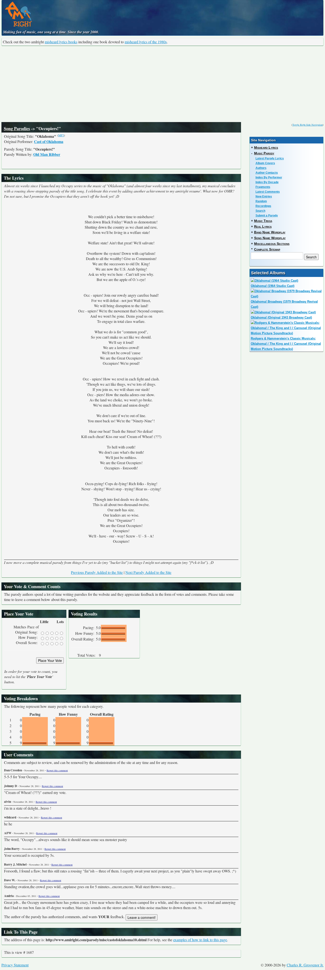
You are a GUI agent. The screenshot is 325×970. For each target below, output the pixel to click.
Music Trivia (263, 221)
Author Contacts (267, 172)
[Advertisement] (162, 84)
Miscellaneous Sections (272, 244)
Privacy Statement (15, 964)
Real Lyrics (263, 226)
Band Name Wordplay (270, 232)
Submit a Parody (267, 215)
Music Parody (264, 153)
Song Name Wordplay (270, 238)
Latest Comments (268, 191)
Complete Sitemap (267, 249)
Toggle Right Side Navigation (307, 124)
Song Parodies (17, 128)
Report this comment (57, 770)
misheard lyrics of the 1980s (146, 41)
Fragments (263, 187)
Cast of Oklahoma (48, 141)
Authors (261, 168)
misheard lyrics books (61, 41)
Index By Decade (267, 182)
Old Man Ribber (46, 154)
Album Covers (265, 163)
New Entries (264, 196)
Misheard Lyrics (266, 147)
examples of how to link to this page (200, 939)
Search (260, 210)
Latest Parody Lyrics (270, 158)
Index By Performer (269, 177)
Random (261, 201)
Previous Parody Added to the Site (97, 572)
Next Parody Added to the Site (148, 572)
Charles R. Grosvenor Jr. (305, 964)
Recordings (263, 206)
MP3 (61, 135)
